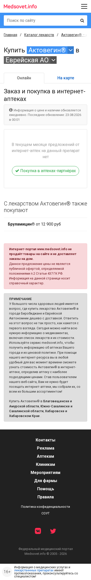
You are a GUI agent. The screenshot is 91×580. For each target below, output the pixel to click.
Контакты (45, 440)
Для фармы (45, 480)
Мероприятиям (45, 472)
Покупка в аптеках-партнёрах (47, 170)
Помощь (45, 488)
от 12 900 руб (34, 224)
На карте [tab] (65, 78)
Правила (45, 497)
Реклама (45, 448)
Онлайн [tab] (24, 78)
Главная (10, 35)
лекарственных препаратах (34, 570)
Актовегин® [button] (47, 50)
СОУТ (45, 513)
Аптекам (45, 456)
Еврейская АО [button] (27, 60)
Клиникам (45, 464)
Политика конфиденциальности (45, 507)
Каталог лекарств (39, 35)
